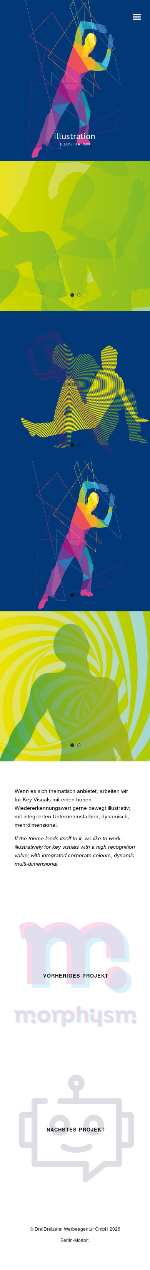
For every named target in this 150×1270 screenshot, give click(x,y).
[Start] (43, 12)
